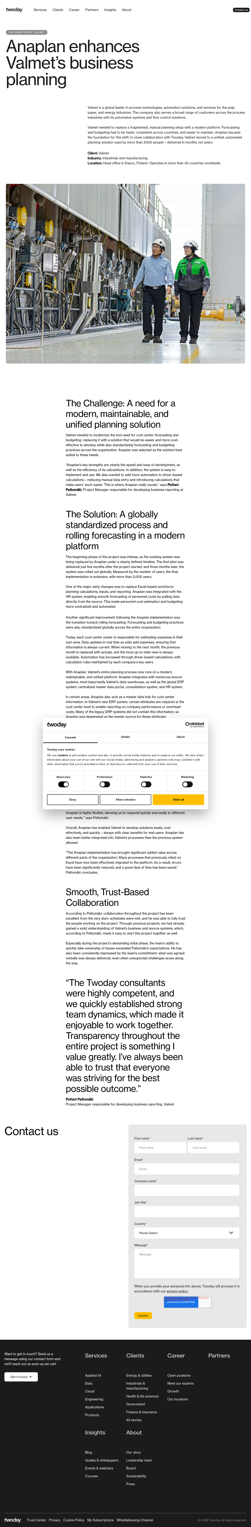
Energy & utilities (139, 1375)
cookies (63, 755)
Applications (94, 1407)
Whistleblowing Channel (135, 1520)
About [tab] (181, 736)
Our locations (177, 1399)
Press (130, 1484)
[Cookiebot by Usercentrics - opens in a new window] (188, 725)
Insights (110, 10)
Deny (72, 799)
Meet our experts (180, 1383)
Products (92, 1415)
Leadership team (139, 1460)
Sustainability (136, 1476)
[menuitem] (40, 9)
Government (135, 1404)
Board (131, 1468)
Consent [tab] (70, 737)
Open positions (179, 1375)
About (126, 10)
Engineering (94, 1399)
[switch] (105, 784)
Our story (133, 1452)
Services (40, 10)
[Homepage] (14, 9)
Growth (173, 1391)
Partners (91, 10)
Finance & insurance (141, 1412)
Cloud (89, 1391)
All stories (133, 1420)
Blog (88, 1452)
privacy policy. (177, 1291)
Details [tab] (125, 736)
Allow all (178, 799)
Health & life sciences (142, 1396)
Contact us (241, 9)
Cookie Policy (73, 1520)
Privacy (54, 1520)
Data (88, 1383)
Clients (58, 10)
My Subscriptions (100, 1520)
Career (74, 10)
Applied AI (93, 1375)
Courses (91, 1476)
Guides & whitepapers (102, 1460)
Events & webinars (99, 1468)
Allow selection (126, 799)
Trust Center (36, 1520)
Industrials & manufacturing (137, 1385)
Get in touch (18, 1377)
